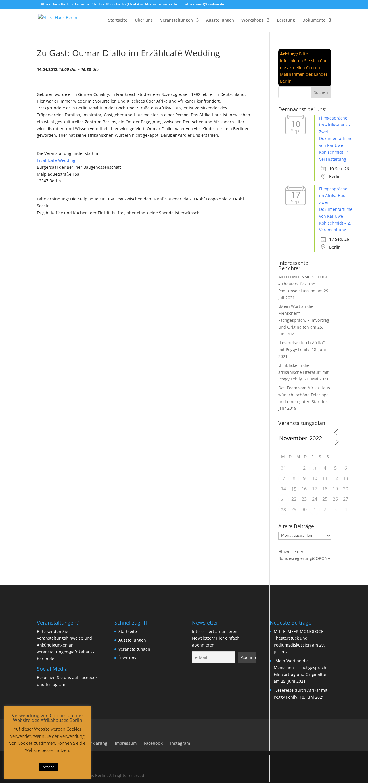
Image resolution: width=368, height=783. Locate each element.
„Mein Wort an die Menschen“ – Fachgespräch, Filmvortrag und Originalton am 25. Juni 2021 (303, 320)
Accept (48, 766)
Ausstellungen (220, 20)
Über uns (144, 20)
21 (283, 499)
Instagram (55, 684)
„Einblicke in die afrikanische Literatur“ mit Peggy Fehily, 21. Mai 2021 (303, 372)
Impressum (126, 743)
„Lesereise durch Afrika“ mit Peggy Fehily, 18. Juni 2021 (302, 349)
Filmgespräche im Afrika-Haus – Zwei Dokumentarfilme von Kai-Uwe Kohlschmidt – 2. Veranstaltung (335, 209)
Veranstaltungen (176, 20)
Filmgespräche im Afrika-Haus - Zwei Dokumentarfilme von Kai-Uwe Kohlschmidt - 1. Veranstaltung (335, 138)
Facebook (88, 677)
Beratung (286, 20)
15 (293, 489)
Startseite (117, 20)
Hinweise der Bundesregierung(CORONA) (304, 558)
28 (283, 510)
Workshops (252, 20)
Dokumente (313, 20)
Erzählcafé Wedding (56, 160)
